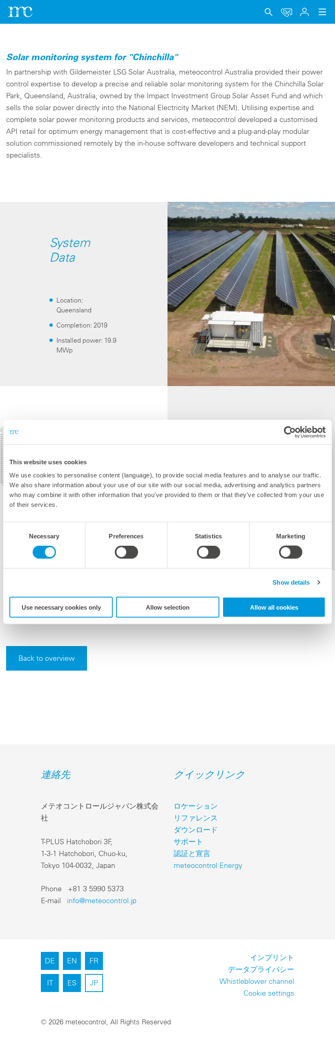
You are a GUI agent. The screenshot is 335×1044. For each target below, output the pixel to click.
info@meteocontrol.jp (101, 900)
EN (72, 960)
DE (50, 960)
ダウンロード (196, 829)
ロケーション (196, 806)
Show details (291, 582)
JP (94, 983)
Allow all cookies (274, 606)
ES (71, 983)
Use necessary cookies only (61, 606)
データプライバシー (261, 969)
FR (93, 960)
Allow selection (168, 606)
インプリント (272, 957)
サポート (188, 841)
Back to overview (46, 658)
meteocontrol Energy (208, 865)
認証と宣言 (192, 853)
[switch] (126, 552)
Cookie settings (268, 993)
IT (50, 983)
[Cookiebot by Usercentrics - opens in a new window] (290, 432)
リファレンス (196, 818)
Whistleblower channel (256, 981)
